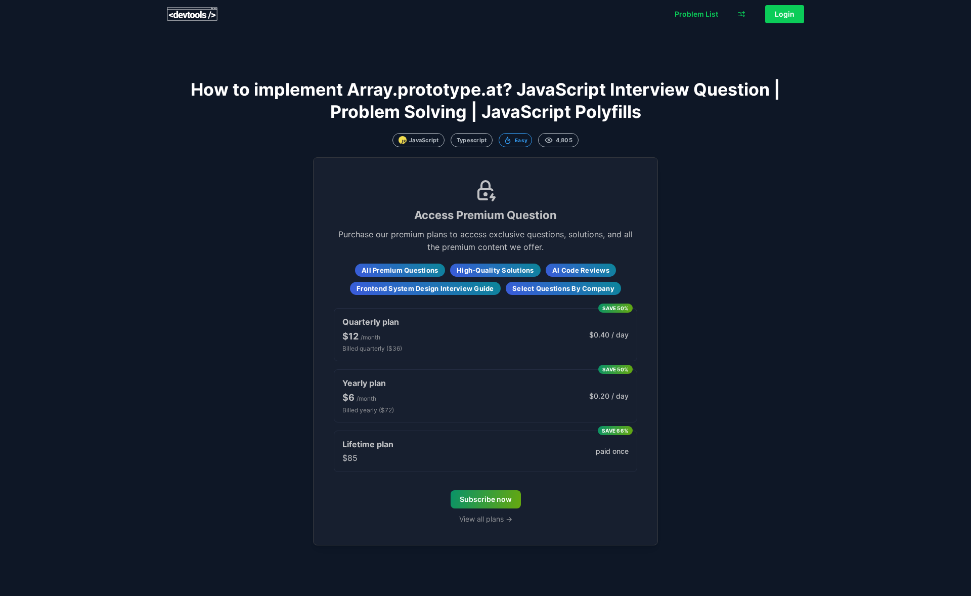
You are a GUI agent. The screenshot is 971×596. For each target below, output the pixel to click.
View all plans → (485, 519)
